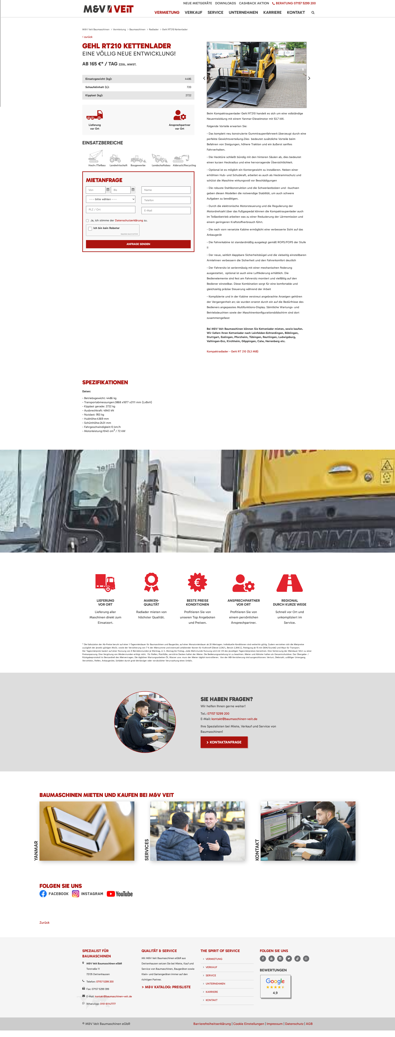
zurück (87, 37)
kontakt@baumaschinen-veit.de (234, 719)
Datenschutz (294, 1024)
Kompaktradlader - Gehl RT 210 (232, 351)
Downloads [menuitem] (225, 3)
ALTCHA (135, 234)
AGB (309, 1024)
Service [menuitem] (215, 12)
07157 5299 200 (218, 713)
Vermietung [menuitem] (167, 12)
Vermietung (119, 29)
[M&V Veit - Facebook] (54, 893)
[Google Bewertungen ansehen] (277, 987)
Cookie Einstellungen (248, 1024)
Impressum (275, 1024)
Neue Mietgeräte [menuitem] (197, 3)
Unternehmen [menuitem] (243, 12)
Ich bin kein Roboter (106, 228)
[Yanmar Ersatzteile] (87, 831)
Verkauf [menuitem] (193, 12)
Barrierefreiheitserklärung (212, 1024)
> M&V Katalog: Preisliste (166, 987)
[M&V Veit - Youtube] (120, 894)
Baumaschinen (137, 29)
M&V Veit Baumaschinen (95, 29)
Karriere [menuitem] (272, 12)
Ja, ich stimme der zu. (119, 220)
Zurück (44, 922)
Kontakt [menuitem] (296, 12)
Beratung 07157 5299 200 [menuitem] (296, 3)
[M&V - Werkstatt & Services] (197, 831)
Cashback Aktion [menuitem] (254, 3)
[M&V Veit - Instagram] (87, 893)
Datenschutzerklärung (129, 220)
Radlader (154, 29)
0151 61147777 (108, 1003)
